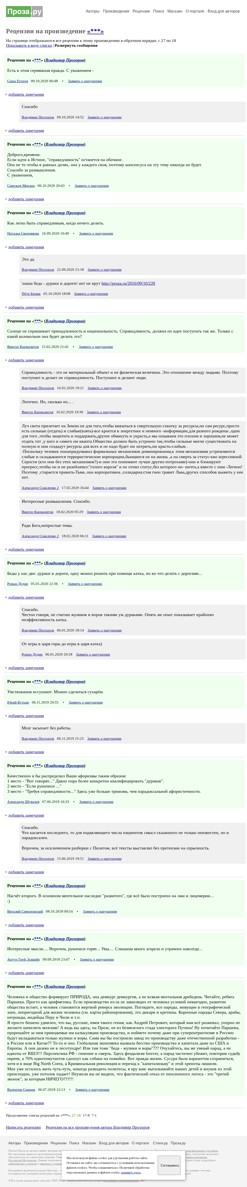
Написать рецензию (23, 1127)
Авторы (93, 11)
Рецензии (141, 11)
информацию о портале (22, 1163)
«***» (95, 31)
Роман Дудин (17, 584)
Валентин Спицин (21, 1090)
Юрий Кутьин (18, 702)
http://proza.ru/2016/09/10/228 (128, 283)
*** (37, 60)
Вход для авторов (224, 11)
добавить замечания (26, 94)
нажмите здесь (131, 1172)
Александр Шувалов (23, 802)
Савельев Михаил (21, 186)
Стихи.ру (160, 1143)
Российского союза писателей (121, 1180)
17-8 (86, 1115)
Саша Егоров (17, 81)
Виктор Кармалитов (23, 347)
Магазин (174, 11)
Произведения (116, 11)
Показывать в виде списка (29, 45)
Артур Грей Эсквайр (23, 959)
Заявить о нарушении (85, 81)
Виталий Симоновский (25, 911)
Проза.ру (178, 1143)
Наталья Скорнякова (23, 233)
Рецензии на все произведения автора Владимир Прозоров (98, 1127)
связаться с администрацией (57, 1163)
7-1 (94, 1115)
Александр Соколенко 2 (40, 488)
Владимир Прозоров (65, 60)
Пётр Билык (31, 294)
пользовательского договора (201, 1150)
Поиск (158, 11)
